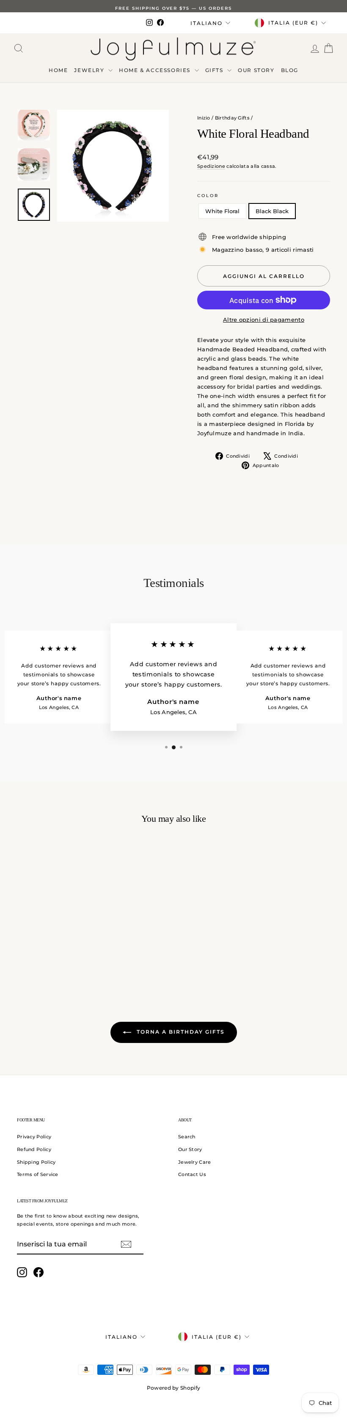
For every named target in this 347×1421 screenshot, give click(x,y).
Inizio (203, 118)
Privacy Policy (34, 1137)
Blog (289, 70)
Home (58, 70)
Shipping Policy (36, 1162)
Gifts (215, 70)
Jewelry (90, 70)
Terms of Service (37, 1174)
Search (187, 1137)
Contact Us (192, 1174)
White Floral (222, 211)
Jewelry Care (194, 1162)
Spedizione (211, 166)
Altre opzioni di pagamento (263, 319)
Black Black (272, 211)
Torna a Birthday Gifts (180, 1032)
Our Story (256, 70)
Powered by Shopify (173, 1388)
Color (208, 195)
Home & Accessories (155, 70)
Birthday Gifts (232, 118)
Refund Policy (34, 1149)
